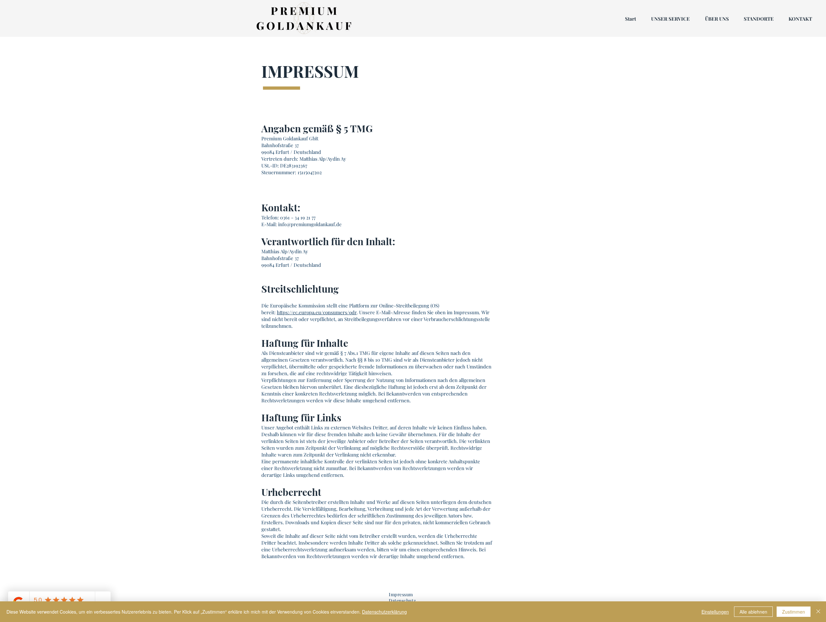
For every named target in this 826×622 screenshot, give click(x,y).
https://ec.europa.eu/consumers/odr (317, 312)
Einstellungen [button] (715, 611)
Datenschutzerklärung (384, 611)
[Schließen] (818, 612)
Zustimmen (793, 611)
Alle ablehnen (753, 611)
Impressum (401, 594)
